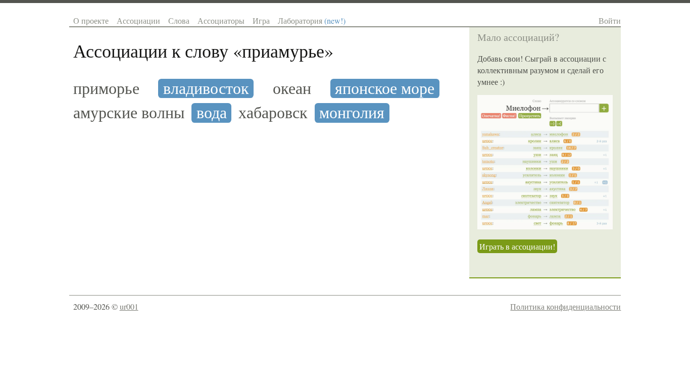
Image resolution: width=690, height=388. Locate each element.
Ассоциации (138, 20)
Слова (178, 20)
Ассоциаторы (221, 20)
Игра (261, 20)
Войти (610, 20)
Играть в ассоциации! (517, 246)
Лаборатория (312, 20)
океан (292, 88)
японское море (384, 88)
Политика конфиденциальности (565, 306)
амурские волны (129, 112)
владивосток (206, 88)
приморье (106, 88)
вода (211, 112)
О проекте (91, 20)
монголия (351, 112)
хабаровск (273, 112)
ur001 (129, 306)
